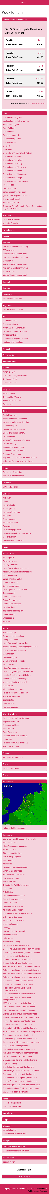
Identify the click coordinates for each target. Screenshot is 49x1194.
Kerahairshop (9, 607)
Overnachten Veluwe (12, 397)
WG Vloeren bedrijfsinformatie (15, 1091)
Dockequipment (9, 519)
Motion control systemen (13, 540)
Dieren (6, 764)
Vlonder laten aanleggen (13, 689)
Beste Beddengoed (11, 124)
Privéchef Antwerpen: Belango (16, 718)
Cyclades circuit (10, 379)
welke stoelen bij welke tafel (15, 682)
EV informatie (9, 250)
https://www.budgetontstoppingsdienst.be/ (20, 646)
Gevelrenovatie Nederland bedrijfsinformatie (21, 1042)
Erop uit (6, 389)
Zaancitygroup (9, 508)
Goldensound (9, 593)
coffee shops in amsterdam (14, 191)
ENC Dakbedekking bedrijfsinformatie (19, 1006)
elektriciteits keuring (11, 941)
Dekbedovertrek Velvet (12, 170)
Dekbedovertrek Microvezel (14, 167)
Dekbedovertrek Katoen (13, 160)
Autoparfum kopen (11, 334)
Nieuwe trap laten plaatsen (14, 650)
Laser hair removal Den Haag (15, 867)
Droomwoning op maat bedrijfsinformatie (20, 1038)
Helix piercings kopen (12, 1102)
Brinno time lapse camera (14, 432)
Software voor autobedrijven (15, 331)
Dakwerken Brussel (11, 199)
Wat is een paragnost (12, 856)
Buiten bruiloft (9, 393)
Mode (5, 1098)
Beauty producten (10, 564)
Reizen (6, 367)
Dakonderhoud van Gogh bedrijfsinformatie (21, 1088)
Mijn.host (39, 79)
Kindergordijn (8, 557)
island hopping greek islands (15, 375)
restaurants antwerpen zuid (14, 931)
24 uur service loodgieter (13, 636)
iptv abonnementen (11, 878)
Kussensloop (8, 184)
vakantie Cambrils (10, 223)
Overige (6, 410)
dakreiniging (8, 938)
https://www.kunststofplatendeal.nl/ (17, 571)
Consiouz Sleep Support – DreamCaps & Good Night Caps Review (23, 207)
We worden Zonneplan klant (15, 253)
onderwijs (7, 294)
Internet (6, 242)
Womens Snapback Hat (13, 757)
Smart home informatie (12, 870)
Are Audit (7, 497)
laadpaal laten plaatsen (13, 342)
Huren (5, 467)
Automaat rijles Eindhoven (14, 327)
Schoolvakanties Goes (12, 916)
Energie (6, 1140)
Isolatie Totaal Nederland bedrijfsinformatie (21, 1017)
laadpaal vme (9, 703)
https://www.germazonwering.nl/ (16, 668)
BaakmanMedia (38, 1189)
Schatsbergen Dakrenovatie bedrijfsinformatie (22, 970)
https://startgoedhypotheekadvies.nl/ (18, 671)
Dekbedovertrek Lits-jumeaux (15, 181)
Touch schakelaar (10, 582)
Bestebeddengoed (11, 135)
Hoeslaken (7, 149)
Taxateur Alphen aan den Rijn (15, 692)
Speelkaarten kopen (11, 586)
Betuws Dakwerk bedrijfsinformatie (17, 1056)
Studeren (7, 1125)
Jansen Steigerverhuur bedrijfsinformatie (20, 1081)
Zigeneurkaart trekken (12, 853)
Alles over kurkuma (11, 746)
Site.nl (40, 53)
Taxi (5, 113)
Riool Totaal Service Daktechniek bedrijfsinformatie (17, 988)
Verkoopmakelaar (10, 707)
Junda (40, 40)
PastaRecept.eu (10, 732)
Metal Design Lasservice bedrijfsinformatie (21, 1070)
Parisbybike (8, 404)
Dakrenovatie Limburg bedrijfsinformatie (20, 1077)
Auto (5, 316)
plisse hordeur (9, 614)
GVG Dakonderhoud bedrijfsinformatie (19, 993)
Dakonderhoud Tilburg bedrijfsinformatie (20, 1028)
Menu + (24, 2)
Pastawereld (8, 728)
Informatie (7, 834)
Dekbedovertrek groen (12, 117)
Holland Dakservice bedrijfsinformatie (19, 1049)
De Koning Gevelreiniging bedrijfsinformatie (21, 948)
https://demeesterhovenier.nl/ (15, 418)
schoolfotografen (10, 1130)
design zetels (8, 699)
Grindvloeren (8, 653)
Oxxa (41, 66)
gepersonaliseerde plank (13, 610)
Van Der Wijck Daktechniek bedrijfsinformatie (22, 966)
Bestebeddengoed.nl (12, 138)
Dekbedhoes (8, 131)
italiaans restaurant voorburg (15, 735)
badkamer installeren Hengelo (16, 678)
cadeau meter (9, 1161)
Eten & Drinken (10, 713)
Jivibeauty (7, 888)
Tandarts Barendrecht (12, 454)
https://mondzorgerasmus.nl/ (15, 846)
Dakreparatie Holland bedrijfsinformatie (19, 1074)
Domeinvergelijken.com (37, 103)
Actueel (6, 348)
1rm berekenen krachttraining (15, 246)
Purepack (7, 515)
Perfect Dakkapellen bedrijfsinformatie (19, 1020)
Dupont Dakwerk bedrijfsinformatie (17, 959)
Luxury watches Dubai (12, 578)
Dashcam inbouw (10, 324)
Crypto (6, 1119)
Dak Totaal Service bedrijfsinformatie (18, 1067)
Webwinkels (8, 553)
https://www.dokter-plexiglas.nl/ (16, 568)
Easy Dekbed (9, 128)
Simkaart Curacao (10, 486)
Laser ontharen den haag (13, 447)
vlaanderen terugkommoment (15, 338)
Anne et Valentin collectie (13, 874)
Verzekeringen (9, 361)
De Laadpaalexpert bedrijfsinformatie (18, 1035)
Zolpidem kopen (10, 902)
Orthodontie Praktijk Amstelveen (16, 885)
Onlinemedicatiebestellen (14, 895)
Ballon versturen (10, 561)
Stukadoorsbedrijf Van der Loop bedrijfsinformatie (23, 1031)
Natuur (6, 753)
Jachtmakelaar (9, 436)
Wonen (6, 628)
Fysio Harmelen (10, 415)
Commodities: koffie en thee (15, 1133)
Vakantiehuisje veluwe (12, 400)
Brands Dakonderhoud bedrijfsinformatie (20, 1013)
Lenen (5, 547)
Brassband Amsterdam (12, 472)
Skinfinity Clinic (9, 881)
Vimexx (40, 92)
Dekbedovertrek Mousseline (15, 174)
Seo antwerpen (9, 536)
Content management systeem (16, 1150)
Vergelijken (8, 1113)
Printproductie (9, 504)
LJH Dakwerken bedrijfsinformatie (17, 1045)
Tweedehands (9, 229)
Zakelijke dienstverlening (14, 1146)
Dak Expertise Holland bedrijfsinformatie (20, 1059)
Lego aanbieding (10, 1063)
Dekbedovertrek (10, 142)
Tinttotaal (7, 526)
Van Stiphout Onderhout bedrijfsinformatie (20, 1052)
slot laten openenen (11, 696)
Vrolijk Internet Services (37, 1191)
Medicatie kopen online (13, 906)
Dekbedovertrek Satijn (12, 177)
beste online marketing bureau (16, 121)
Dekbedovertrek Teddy (12, 163)
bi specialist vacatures (12, 298)
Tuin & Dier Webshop (12, 596)
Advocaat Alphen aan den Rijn (16, 422)
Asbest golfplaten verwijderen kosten (18, 461)
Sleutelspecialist (10, 842)
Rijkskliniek (8, 892)
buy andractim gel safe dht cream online (20, 457)
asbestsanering (9, 443)
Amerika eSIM (9, 371)
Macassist (7, 863)
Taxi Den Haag (9, 188)
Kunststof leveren (10, 522)
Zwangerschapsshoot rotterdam (16, 439)
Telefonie (7, 482)
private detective (10, 934)
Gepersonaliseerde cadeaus (15, 450)
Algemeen (7, 305)
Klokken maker (9, 849)
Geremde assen (10, 320)
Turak (5, 501)
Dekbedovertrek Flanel (12, 156)
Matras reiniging (10, 657)
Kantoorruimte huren (11, 512)
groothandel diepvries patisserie (16, 195)
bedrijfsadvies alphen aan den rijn (17, 533)
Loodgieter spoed (10, 639)
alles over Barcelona (11, 219)
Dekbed (6, 145)
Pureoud (6, 621)
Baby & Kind (8, 1157)
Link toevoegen (24, 1169)
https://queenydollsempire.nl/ (15, 589)
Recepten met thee (11, 725)
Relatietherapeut (10, 425)
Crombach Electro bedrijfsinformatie (18, 1024)
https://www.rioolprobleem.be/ (15, 643)
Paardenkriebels (10, 575)
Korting (6, 236)
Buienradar (8, 781)
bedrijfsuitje (8, 739)
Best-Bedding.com (11, 202)
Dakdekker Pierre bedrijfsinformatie (18, 980)
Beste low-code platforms (13, 920)
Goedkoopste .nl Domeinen (15, 19)
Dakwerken (8, 685)
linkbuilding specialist (12, 529)
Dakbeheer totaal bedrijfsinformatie (17, 913)
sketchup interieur (10, 924)
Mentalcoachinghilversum (14, 429)
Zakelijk (6, 493)
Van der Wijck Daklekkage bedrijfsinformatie (21, 1084)
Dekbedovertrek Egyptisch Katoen (17, 152)
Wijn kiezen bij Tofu (11, 721)
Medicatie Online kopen (13, 909)
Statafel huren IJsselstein (13, 475)
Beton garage (9, 664)
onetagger (7, 927)
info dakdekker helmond (13, 309)
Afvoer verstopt (9, 632)
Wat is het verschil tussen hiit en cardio (19, 839)
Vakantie (7, 215)
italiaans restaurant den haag (15, 742)
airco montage (9, 860)
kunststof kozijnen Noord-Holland (17, 675)
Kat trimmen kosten (11, 768)
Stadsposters (8, 617)
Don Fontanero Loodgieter (14, 660)
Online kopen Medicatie (13, 899)
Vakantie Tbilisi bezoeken (14, 828)
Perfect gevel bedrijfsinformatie (16, 945)
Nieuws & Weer (10, 355)
